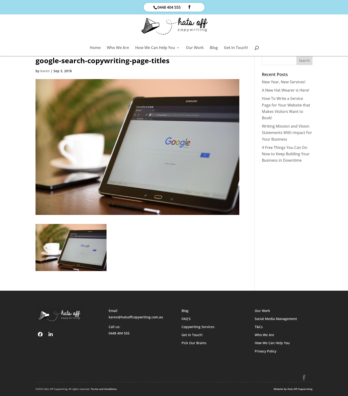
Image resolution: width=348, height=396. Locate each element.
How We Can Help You (155, 48)
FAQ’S (186, 318)
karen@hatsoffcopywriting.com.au (136, 317)
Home (95, 48)
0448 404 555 (169, 7)
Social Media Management (276, 318)
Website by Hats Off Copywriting (293, 389)
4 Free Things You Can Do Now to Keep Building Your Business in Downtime (286, 154)
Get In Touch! (236, 48)
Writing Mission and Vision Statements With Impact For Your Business (287, 133)
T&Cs (259, 327)
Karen (45, 71)
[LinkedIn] (50, 334)
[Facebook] (40, 334)
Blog (214, 48)
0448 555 (119, 333)
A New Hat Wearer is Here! (285, 90)
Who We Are (118, 48)
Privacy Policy (265, 351)
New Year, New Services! (283, 82)
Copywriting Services (198, 327)
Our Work (195, 48)
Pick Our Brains (194, 343)
